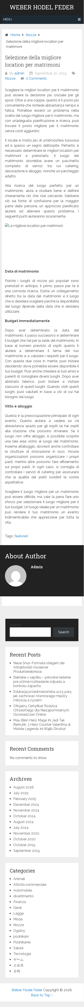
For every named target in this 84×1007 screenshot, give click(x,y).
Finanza (19, 902)
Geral (17, 908)
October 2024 (24, 816)
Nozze (10, 78)
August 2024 (23, 822)
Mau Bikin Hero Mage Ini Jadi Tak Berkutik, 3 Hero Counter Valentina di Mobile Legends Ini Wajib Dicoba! (41, 724)
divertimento (23, 896)
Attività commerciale (29, 885)
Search (15, 625)
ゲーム (18, 959)
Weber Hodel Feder (42, 7)
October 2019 (24, 845)
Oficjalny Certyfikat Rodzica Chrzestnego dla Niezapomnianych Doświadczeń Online (41, 710)
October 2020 (24, 839)
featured (21, 536)
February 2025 (24, 799)
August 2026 (23, 787)
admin (19, 73)
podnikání (21, 936)
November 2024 (26, 810)
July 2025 (20, 793)
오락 (16, 971)
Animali (19, 879)
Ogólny (19, 931)
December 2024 (26, 805)
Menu (7, 19)
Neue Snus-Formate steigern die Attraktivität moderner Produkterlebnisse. (38, 667)
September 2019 (26, 851)
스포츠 (18, 965)
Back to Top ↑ (42, 995)
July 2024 (21, 828)
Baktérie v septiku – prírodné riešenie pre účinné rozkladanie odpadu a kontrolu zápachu (42, 681)
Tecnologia (22, 954)
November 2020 (26, 833)
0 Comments (36, 78)
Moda (18, 919)
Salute (18, 948)
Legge (18, 913)
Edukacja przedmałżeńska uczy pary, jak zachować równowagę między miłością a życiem (42, 696)
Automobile (22, 890)
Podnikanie (22, 942)
